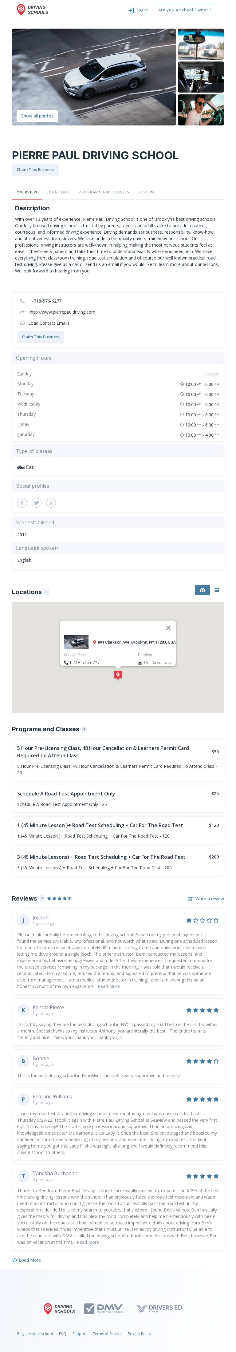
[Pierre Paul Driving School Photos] (94, 76)
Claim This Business (35, 169)
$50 (215, 752)
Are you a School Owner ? (185, 10)
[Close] (168, 627)
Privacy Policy (139, 1333)
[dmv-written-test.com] (109, 1308)
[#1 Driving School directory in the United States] (32, 9)
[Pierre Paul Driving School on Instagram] (51, 503)
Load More (29, 1260)
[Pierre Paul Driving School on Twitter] (36, 503)
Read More (109, 986)
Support (80, 1333)
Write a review (209, 899)
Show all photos (37, 116)
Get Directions (157, 662)
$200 (214, 857)
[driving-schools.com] (61, 1308)
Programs (104, 192)
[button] (138, 10)
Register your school (35, 1333)
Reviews (147, 192)
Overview (27, 192)
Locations (57, 192)
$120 (214, 825)
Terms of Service (107, 1333)
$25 (215, 793)
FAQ (62, 1333)
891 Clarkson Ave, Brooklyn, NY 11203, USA (137, 642)
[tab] (202, 590)
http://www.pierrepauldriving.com (62, 312)
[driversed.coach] (164, 1309)
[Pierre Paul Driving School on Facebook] (22, 503)
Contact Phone (75, 655)
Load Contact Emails (48, 323)
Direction (145, 655)
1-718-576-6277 (45, 301)
